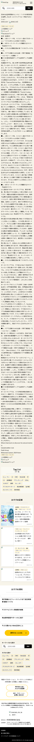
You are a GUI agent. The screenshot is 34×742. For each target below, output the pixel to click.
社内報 (28, 487)
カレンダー (18, 483)
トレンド (11, 26)
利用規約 (3, 730)
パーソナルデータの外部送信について (10, 736)
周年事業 (17, 490)
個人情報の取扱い (5, 733)
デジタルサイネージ (9, 487)
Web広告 (22, 477)
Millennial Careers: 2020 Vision (11, 453)
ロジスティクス (7, 490)
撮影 (11, 483)
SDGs (26, 480)
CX (4, 480)
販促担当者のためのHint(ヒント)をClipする (19, 2)
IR (27, 477)
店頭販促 (9, 480)
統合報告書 (20, 487)
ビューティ (6, 477)
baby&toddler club (7, 448)
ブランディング (18, 480)
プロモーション (5, 26)
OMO (16, 477)
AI (12, 477)
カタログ (5, 483)
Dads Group (5, 450)
